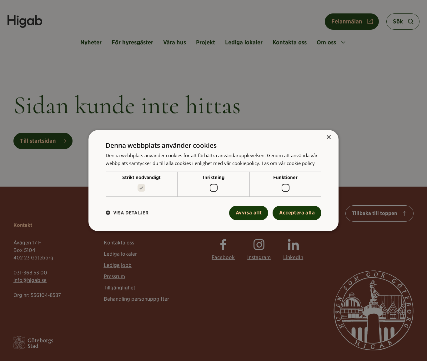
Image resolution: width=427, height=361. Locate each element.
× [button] (328, 137)
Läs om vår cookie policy (288, 163)
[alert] (213, 180)
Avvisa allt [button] (249, 213)
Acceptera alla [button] (297, 213)
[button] (127, 213)
